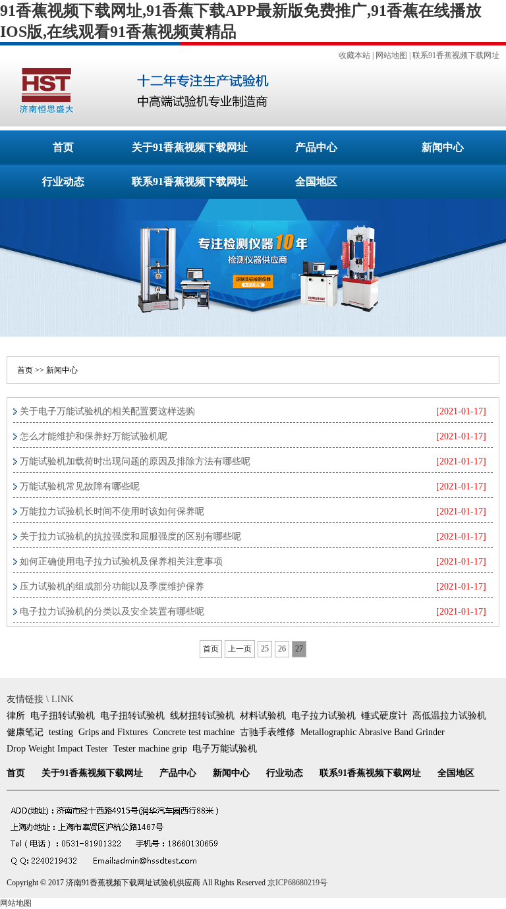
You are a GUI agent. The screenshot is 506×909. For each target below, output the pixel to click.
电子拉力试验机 (323, 716)
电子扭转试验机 (62, 716)
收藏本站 (354, 55)
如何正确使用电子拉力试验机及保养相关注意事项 (121, 561)
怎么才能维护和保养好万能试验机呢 (93, 436)
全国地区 (316, 181)
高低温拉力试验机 (449, 716)
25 (265, 648)
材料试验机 (263, 716)
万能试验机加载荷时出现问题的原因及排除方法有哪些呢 (135, 461)
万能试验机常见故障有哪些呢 (80, 486)
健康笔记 (25, 732)
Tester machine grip (150, 749)
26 (282, 648)
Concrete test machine (194, 732)
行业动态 (63, 181)
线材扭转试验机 (202, 716)
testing (61, 732)
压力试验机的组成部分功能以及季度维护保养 (112, 587)
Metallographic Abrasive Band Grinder (372, 732)
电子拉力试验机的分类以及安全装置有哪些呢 (112, 612)
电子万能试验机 (224, 749)
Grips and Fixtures (113, 732)
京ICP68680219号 (297, 882)
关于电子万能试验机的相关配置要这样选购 (107, 411)
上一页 (240, 648)
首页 (63, 147)
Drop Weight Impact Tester (57, 749)
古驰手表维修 (267, 732)
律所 (16, 716)
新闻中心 (443, 147)
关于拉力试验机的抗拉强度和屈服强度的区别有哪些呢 (130, 536)
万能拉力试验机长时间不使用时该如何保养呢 (112, 511)
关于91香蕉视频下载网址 (190, 147)
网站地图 (391, 55)
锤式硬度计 (384, 716)
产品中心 (316, 147)
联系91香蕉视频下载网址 (455, 55)
